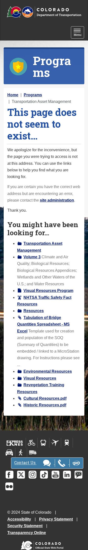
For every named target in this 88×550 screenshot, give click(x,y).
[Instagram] (32, 475)
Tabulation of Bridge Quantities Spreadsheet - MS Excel (43, 324)
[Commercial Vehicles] (33, 452)
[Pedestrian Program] (21, 452)
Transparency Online (26, 533)
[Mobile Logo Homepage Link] (44, 12)
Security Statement (25, 526)
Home (12, 95)
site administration (57, 200)
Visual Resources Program (48, 291)
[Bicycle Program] (32, 443)
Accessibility (19, 519)
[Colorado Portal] (43, 544)
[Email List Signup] (78, 475)
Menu (79, 33)
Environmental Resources (47, 371)
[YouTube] (55, 475)
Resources (33, 311)
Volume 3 (32, 257)
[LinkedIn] (67, 475)
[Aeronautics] (55, 443)
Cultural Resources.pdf (44, 398)
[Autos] (9, 452)
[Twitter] (21, 475)
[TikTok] (44, 475)
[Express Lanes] (15, 443)
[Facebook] (9, 475)
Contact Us (25, 462)
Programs (33, 95)
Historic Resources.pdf (44, 405)
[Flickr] (9, 486)
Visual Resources (39, 378)
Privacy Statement (56, 519)
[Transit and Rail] (43, 443)
